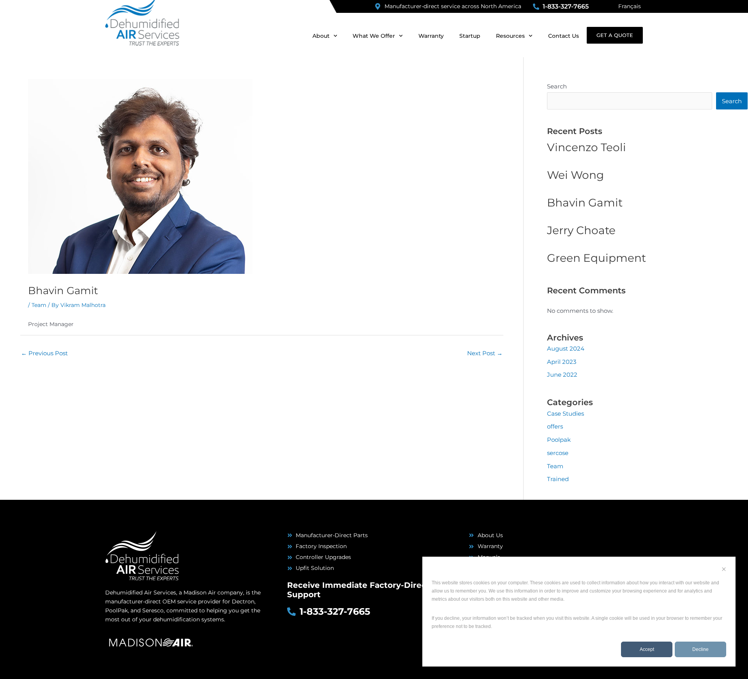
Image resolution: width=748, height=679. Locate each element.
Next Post (485, 353)
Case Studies (565, 413)
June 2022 (562, 374)
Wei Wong (575, 175)
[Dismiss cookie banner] (724, 570)
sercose (557, 453)
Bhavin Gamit (585, 202)
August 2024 (565, 348)
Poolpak (559, 439)
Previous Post (44, 353)
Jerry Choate (581, 230)
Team (39, 305)
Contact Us (563, 35)
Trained (558, 479)
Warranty (431, 35)
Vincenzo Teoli (586, 147)
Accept (647, 649)
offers (555, 426)
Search (557, 86)
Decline (700, 649)
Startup (469, 35)
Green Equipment (596, 258)
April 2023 (561, 361)
